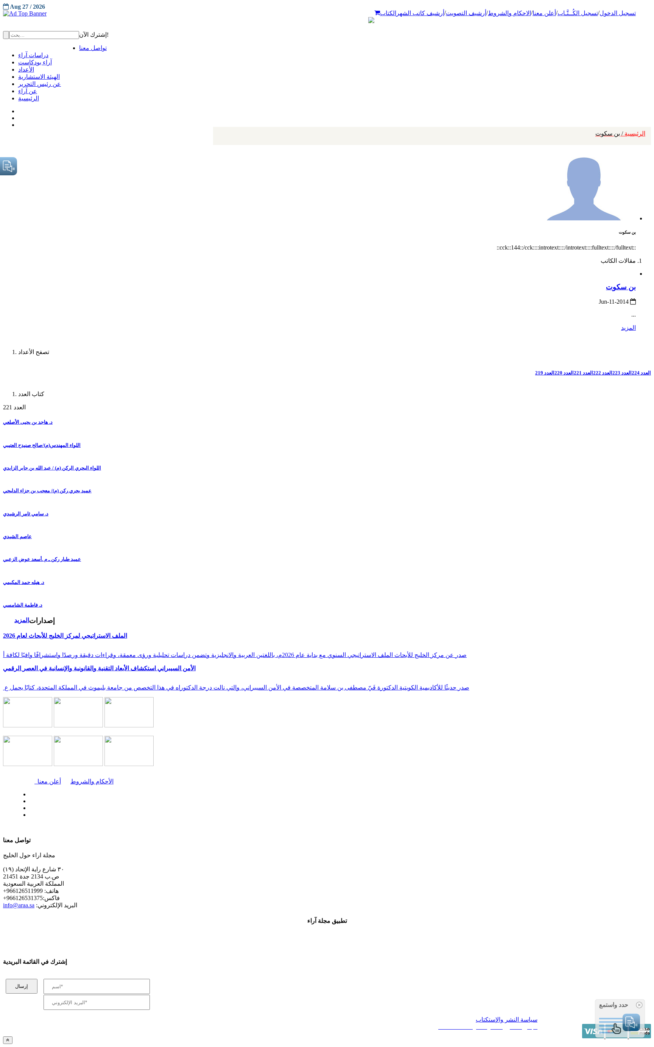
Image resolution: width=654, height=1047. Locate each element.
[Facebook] (18, 109)
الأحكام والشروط (92, 781)
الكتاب (388, 13)
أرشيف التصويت (466, 13)
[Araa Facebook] (28, 792)
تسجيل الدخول (618, 13)
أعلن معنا (544, 13)
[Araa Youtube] (19, 123)
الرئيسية (620, 133)
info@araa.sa (18, 905)
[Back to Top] (7, 1040)
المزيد (628, 328)
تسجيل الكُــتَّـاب (577, 13)
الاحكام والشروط (509, 13)
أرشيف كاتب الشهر (420, 13)
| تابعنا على (185, 815)
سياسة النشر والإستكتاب (506, 1019)
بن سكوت (621, 287)
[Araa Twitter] (19, 116)
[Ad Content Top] (327, 13)
